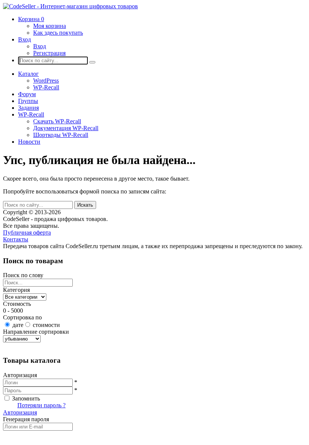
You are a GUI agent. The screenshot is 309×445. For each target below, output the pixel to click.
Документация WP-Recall (65, 128)
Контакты (15, 239)
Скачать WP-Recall (57, 121)
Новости (29, 141)
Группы (28, 101)
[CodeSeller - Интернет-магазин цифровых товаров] (70, 6)
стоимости (46, 325)
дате (17, 325)
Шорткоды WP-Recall (60, 135)
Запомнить (26, 398)
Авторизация (20, 412)
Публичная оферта (27, 232)
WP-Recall (46, 87)
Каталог (28, 74)
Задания (28, 107)
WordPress (46, 80)
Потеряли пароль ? (41, 405)
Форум (27, 94)
